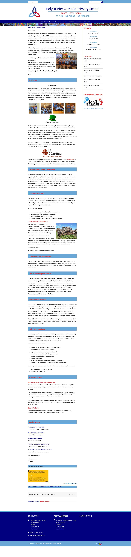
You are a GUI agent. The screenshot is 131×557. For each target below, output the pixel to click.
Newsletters (50, 486)
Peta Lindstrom (34, 486)
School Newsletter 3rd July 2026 (93, 76)
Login (96, 543)
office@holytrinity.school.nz (37, 535)
